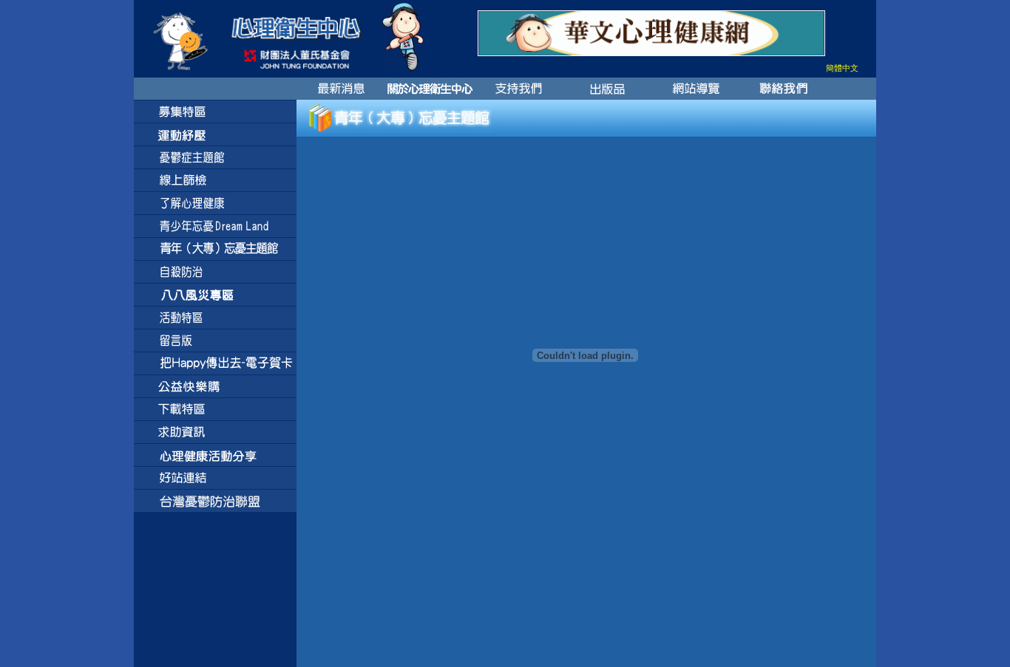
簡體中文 (842, 68)
